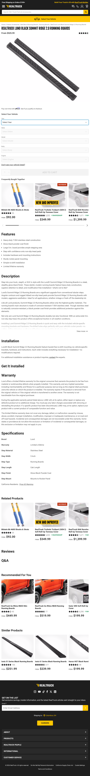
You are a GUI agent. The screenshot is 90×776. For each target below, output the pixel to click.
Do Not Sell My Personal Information (42, 765)
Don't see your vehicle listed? (13, 165)
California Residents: (17, 484)
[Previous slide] (2, 225)
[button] (45, 732)
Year (2, 118)
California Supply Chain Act (64, 765)
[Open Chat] (73, 6)
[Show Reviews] (84, 33)
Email (4, 703)
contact (52, 357)
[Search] (85, 12)
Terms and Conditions (45, 769)
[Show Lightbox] (45, 69)
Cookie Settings (80, 765)
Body (3, 146)
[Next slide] (87, 225)
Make (3, 128)
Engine (3, 155)
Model (3, 137)
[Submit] (85, 708)
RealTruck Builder (81, 2)
